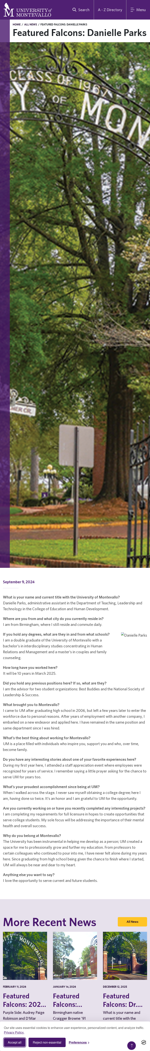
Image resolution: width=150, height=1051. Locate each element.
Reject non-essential (47, 1042)
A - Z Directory (110, 9)
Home (17, 24)
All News (30, 24)
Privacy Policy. (14, 1032)
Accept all (14, 1042)
